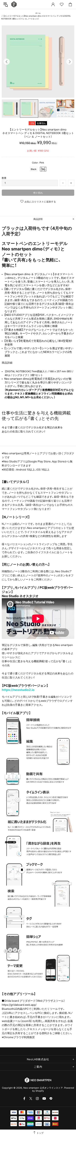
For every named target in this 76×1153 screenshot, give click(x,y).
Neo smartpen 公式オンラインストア (14, 4)
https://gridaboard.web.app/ (19, 1004)
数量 (4, 178)
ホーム (38, 13)
